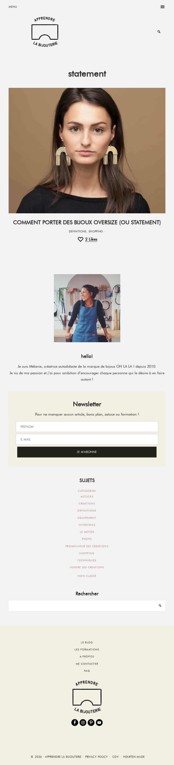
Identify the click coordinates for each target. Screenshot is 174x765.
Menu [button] (13, 6)
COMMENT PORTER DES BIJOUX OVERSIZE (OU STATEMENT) (87, 222)
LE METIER (87, 532)
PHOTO (87, 539)
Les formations (87, 649)
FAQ (87, 670)
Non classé (87, 576)
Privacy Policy (96, 756)
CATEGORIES (87, 490)
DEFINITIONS (78, 231)
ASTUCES (87, 496)
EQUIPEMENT (87, 517)
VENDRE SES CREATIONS (87, 567)
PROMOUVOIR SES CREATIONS (87, 546)
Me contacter (87, 663)
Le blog (87, 642)
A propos (87, 656)
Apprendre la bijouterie (45, 31)
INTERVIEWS (87, 524)
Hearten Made (134, 756)
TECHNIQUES (86, 560)
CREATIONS (87, 503)
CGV (115, 756)
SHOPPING (96, 231)
